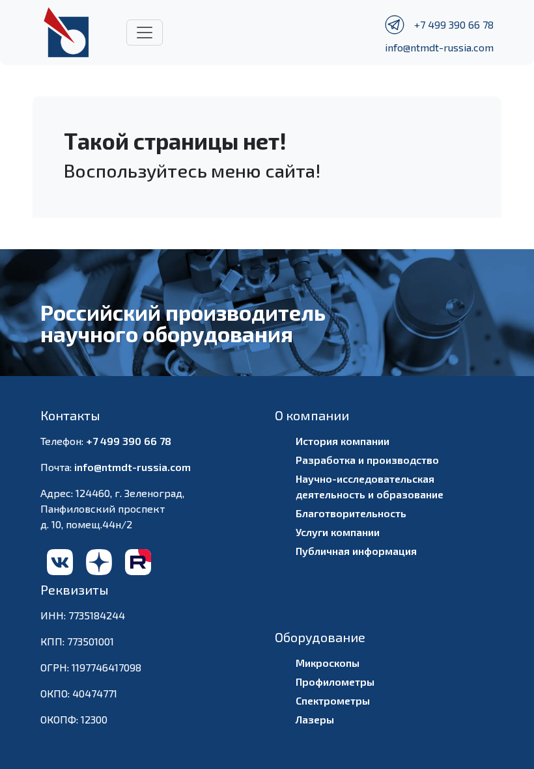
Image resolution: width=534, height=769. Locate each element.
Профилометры (335, 681)
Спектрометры (333, 700)
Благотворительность (351, 513)
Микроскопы (327, 662)
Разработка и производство (367, 459)
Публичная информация (356, 551)
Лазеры (315, 719)
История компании (342, 441)
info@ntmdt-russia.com (439, 47)
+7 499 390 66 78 (454, 24)
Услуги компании (338, 532)
